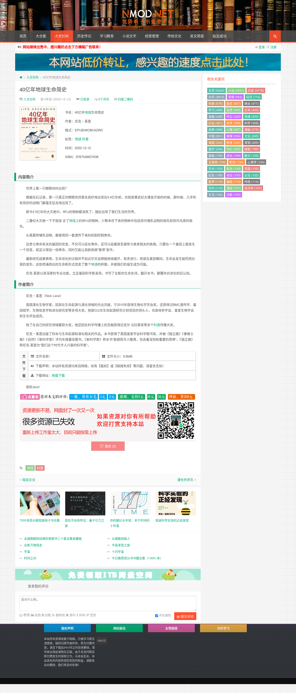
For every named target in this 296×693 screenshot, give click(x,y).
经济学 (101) (253, 188)
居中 (72, 615)
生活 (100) (215, 194)
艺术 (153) (215, 168)
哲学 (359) (233, 123)
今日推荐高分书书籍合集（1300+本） (137, 558)
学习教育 (107, 35)
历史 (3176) (256, 90)
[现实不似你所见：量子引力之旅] (85, 503)
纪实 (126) (215, 175)
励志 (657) (233, 103)
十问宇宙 (118, 551)
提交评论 (187, 616)
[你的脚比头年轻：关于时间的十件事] (131, 503)
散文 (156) (251, 155)
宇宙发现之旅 (121, 545)
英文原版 (197, 35)
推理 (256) (233, 136)
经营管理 (152, 35)
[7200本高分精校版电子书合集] (40, 503)
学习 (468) (215, 110)
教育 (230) (233, 142)
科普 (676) (215, 103)
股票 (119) (215, 181)
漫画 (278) (251, 129)
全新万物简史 (33, 545)
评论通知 (165, 615)
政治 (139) (233, 168)
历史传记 (84, 35)
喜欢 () (110, 446)
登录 (262, 47)
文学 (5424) (216, 90)
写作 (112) (215, 188)
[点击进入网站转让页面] (148, 62)
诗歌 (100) (233, 194)
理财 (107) (233, 188)
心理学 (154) (256, 162)
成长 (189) (233, 155)
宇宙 (27, 551)
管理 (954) (235, 97)
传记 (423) (233, 116)
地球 (88, 112)
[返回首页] (21, 77)
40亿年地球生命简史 (43, 89)
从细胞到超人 (121, 538)
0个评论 (103, 99)
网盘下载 (58, 375)
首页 (23, 35)
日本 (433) (251, 110)
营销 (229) (251, 142)
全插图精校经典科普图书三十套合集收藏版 (53, 538)
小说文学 (129, 35)
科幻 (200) (233, 149)
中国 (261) (215, 136)
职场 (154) (236, 162)
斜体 (81, 615)
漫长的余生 (185, 479)
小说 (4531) (236, 90)
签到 (92, 615)
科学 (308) (251, 123)
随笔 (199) (251, 149)
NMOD (102, 641)
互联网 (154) (217, 162)
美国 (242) (215, 142)
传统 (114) (251, 181)
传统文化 (174, 35)
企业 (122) (251, 175)
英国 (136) (251, 168)
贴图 (37, 615)
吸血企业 (28, 479)
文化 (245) (251, 136)
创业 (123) (233, 175)
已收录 (84, 99)
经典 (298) (215, 129)
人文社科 (62, 35)
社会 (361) (215, 123)
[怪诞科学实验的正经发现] (176, 503)
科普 (85, 139)
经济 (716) (253, 97)
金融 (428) (215, 116)
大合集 (41, 35)
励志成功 (219, 35)
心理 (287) (233, 129)
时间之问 (30, 558)
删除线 (60, 615)
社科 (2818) (216, 97)
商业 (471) (251, 103)
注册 (273, 47)
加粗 (47, 615)
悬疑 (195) (215, 155)
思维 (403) (251, 116)
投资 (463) (233, 110)
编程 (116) (233, 181)
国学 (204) (215, 149)
